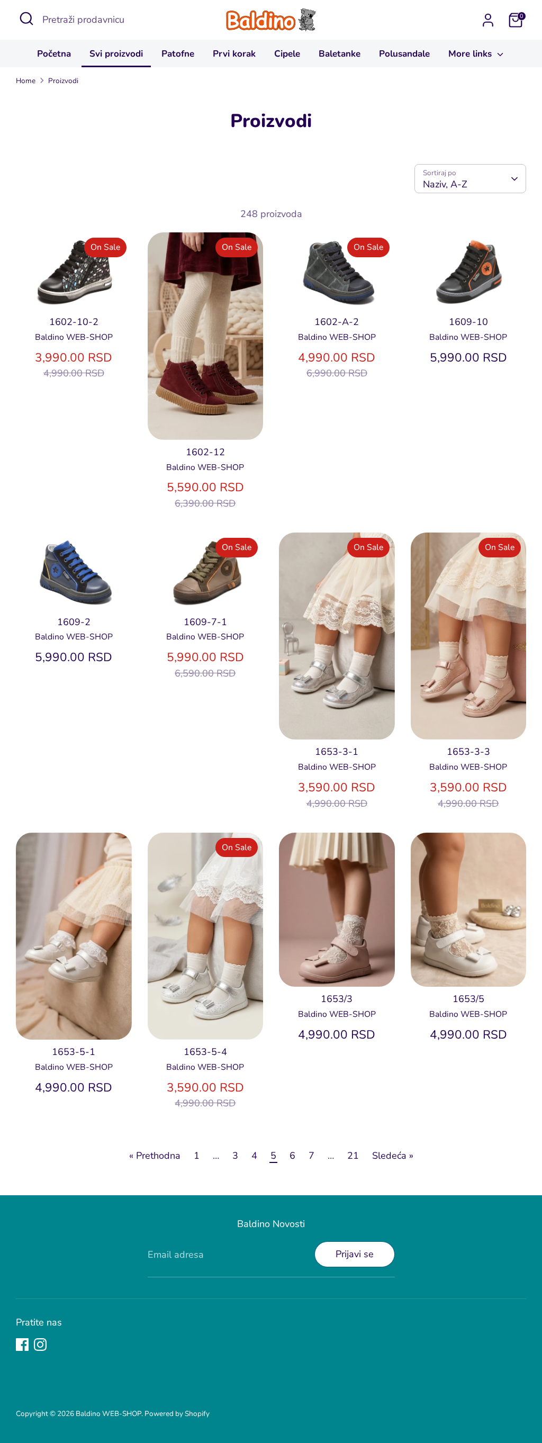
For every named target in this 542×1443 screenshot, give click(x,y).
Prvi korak (234, 54)
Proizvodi (63, 81)
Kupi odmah (74, 291)
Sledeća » (392, 1155)
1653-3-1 (336, 751)
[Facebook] (22, 1344)
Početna (54, 54)
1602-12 (205, 452)
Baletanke (339, 54)
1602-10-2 (73, 321)
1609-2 (74, 622)
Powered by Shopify (177, 1414)
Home (25, 81)
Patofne (177, 54)
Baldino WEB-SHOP (108, 1414)
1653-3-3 (468, 751)
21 (353, 1155)
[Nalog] (488, 20)
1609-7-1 (205, 622)
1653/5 (468, 999)
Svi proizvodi (116, 54)
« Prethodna (154, 1155)
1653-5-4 (205, 1051)
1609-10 (468, 321)
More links (471, 54)
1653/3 (337, 999)
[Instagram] (40, 1344)
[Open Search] (26, 18)
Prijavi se (355, 1254)
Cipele (287, 54)
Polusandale (404, 54)
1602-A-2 (336, 321)
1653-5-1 (73, 1051)
